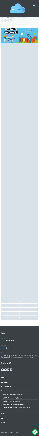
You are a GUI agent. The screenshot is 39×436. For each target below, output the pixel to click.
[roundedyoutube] (11, 370)
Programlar (5, 391)
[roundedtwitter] (5, 370)
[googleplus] (19, 309)
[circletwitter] (5, 21)
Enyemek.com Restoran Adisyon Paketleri (16, 408)
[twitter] (19, 305)
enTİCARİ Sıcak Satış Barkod (12, 398)
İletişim (3, 422)
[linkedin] (19, 313)
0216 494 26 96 (9, 340)
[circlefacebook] (2, 21)
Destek (3, 414)
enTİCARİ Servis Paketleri (11, 401)
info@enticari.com (9, 348)
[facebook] (19, 165)
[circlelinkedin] (8, 21)
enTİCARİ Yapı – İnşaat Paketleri (13, 404)
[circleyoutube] (11, 21)
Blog (2, 418)
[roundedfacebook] (2, 370)
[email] (19, 318)
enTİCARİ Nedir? (6, 386)
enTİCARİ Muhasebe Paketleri (12, 395)
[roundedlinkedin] (8, 370)
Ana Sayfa (4, 382)
